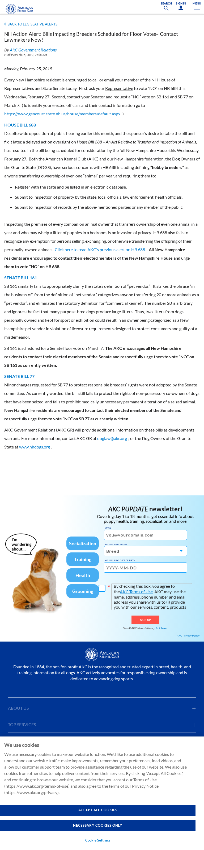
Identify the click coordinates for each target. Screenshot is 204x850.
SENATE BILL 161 (20, 277)
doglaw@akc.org (112, 438)
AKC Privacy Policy (188, 635)
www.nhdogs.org (34, 446)
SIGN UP (145, 619)
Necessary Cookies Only (97, 825)
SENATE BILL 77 (19, 376)
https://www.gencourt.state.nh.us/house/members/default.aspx (62, 113)
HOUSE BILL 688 (20, 124)
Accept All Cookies (97, 810)
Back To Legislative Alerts (32, 24)
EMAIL (108, 528)
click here (161, 628)
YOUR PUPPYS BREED (116, 544)
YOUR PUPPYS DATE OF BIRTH (120, 560)
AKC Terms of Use (136, 591)
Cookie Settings (97, 840)
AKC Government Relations (33, 49)
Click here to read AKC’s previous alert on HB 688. (101, 249)
